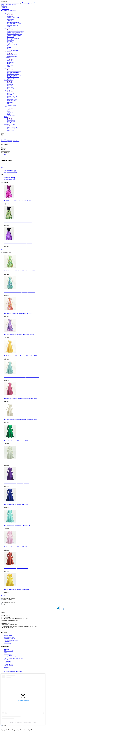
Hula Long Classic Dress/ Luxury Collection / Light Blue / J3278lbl (17, 525)
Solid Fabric (10, 123)
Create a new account (10, 4)
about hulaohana (8, 655)
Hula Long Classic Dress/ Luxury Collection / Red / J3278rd (16, 568)
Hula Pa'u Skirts (8, 28)
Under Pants (10, 93)
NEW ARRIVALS (6, 3)
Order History (12, 10)
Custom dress (7, 57)
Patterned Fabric (11, 121)
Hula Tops (6, 13)
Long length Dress (12, 56)
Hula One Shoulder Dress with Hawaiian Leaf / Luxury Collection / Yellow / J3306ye (21, 355)
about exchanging (8, 654)
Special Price (10, 40)
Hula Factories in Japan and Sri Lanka (14, 658)
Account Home (8, 635)
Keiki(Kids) (10, 65)
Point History (7, 643)
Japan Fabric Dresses (12, 127)
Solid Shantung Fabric (13, 74)
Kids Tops (10, 84)
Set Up (9, 114)
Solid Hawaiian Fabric (13, 77)
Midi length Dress (12, 54)
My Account (5, 9)
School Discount (8, 665)
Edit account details (9, 637)
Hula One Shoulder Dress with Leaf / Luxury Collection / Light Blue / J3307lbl (19, 292)
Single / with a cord (12, 44)
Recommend (16, 3)
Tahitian (6, 106)
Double (9, 46)
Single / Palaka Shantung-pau (15, 32)
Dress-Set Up (10, 60)
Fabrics (6, 117)
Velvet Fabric (10, 78)
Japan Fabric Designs (9, 124)
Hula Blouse (10, 19)
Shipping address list (9, 638)
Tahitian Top (10, 112)
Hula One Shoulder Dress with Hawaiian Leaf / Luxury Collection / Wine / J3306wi (20, 398)
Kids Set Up (10, 86)
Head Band (10, 102)
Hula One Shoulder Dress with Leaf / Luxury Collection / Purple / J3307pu (19, 334)
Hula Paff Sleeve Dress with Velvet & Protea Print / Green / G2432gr (18, 221)
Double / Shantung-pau (13, 38)
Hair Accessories (11, 100)
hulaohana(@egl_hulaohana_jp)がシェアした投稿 (23, 722)
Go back (10, 14)
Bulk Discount (8, 659)
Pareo (8, 111)
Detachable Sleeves (12, 96)
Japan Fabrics (10, 130)
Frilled (9, 47)
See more (3, 249)
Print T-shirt (10, 16)
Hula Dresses (7, 51)
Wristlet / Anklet (11, 105)
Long (8, 48)
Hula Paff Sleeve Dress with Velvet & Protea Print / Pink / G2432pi (17, 200)
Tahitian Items (11, 115)
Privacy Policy (8, 661)
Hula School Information (10, 657)
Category (3, 7)
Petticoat (9, 94)
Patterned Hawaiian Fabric (14, 75)
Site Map (6, 649)
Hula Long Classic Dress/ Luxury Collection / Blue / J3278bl (16, 504)
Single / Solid (10, 37)
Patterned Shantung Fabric (14, 71)
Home (5, 154)
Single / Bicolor (11, 43)
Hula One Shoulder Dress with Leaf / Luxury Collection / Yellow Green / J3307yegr (20, 270)
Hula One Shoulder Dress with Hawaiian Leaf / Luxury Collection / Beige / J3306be (20, 419)
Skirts (8, 63)
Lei (8, 103)
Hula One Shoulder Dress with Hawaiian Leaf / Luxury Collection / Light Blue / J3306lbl (21, 377)
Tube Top (9, 20)
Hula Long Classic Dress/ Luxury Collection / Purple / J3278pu (16, 483)
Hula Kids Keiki (8, 80)
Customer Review (8, 664)
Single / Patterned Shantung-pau (15, 31)
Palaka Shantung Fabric (13, 72)
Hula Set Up (7, 68)
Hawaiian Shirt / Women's (14, 23)
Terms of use (7, 662)
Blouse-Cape (10, 62)
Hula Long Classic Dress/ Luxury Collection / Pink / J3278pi (16, 546)
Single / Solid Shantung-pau (14, 34)
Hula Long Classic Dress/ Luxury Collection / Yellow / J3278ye (16, 589)
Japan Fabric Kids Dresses (14, 128)
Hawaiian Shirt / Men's (13, 25)
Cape (8, 26)
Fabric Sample (11, 120)
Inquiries (6, 667)
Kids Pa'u (9, 83)
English (8, 725)
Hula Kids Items (11, 88)
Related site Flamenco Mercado (13, 671)
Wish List (4, 10)
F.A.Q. (6, 652)
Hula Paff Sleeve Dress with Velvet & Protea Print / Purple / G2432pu (18, 243)
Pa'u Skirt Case (11, 97)
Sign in (2, 4)
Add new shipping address (11, 640)
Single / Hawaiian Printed (14, 35)
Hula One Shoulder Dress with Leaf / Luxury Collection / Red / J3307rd (18, 313)
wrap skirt (9, 41)
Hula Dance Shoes (12, 99)
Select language (27, 3)
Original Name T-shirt (13, 17)
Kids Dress (10, 87)
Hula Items (7, 90)
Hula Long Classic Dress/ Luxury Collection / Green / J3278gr (16, 440)
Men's (8, 66)
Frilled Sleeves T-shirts (13, 22)
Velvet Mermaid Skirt (12, 50)
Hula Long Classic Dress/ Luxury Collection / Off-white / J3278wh (17, 461)
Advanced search (8, 651)
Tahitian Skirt (10, 109)
